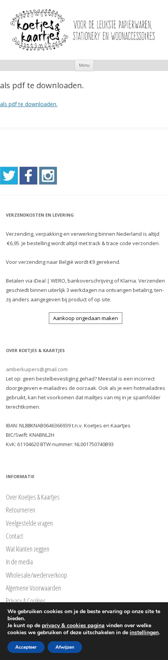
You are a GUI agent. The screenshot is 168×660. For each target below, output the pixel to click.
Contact (14, 536)
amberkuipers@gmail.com (37, 369)
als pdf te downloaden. (28, 104)
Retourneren (20, 509)
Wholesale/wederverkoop (36, 575)
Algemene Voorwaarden (33, 587)
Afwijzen (64, 647)
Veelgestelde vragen (29, 523)
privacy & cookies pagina (73, 625)
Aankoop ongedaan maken (85, 318)
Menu (84, 65)
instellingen (144, 632)
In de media (19, 561)
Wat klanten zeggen (27, 548)
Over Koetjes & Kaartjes (33, 497)
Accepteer (26, 647)
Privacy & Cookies (26, 600)
